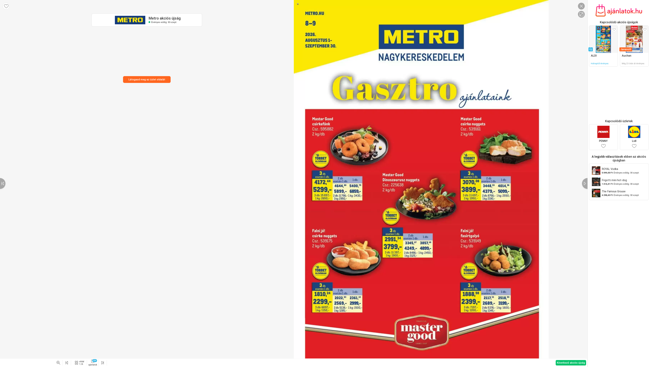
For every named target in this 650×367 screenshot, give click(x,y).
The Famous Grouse (614, 191)
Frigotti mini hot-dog (614, 180)
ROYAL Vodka (610, 169)
